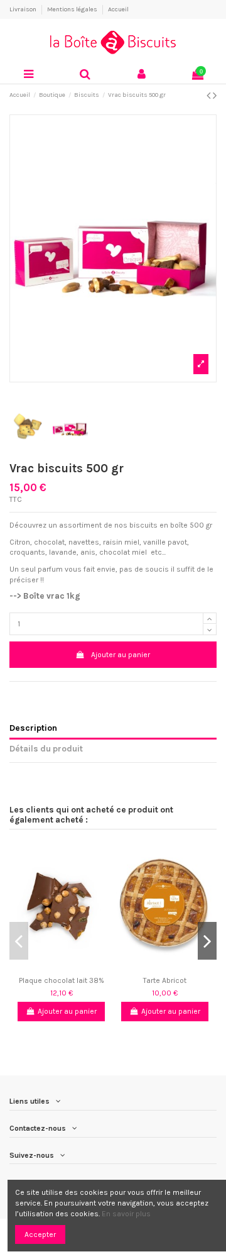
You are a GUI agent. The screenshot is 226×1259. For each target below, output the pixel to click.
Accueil (118, 9)
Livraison (23, 9)
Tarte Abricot (164, 980)
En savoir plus (126, 1213)
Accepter (40, 1234)
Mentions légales (73, 9)
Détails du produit (46, 748)
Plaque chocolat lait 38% (61, 980)
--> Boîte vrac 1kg (45, 596)
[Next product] (215, 96)
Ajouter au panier (120, 654)
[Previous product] (210, 96)
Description (33, 728)
